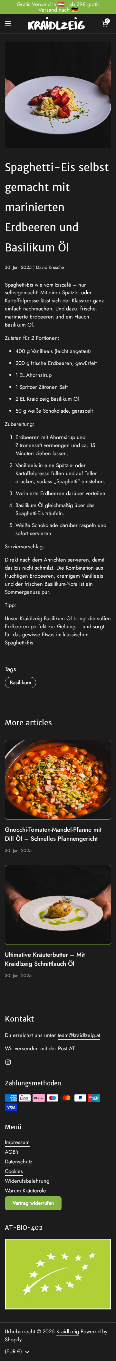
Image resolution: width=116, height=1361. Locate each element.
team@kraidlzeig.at (79, 1035)
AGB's (12, 1152)
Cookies (14, 1171)
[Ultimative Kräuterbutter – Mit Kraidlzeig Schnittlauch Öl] (58, 905)
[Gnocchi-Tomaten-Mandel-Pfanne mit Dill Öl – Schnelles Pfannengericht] (58, 780)
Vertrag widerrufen (33, 1203)
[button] (104, 23)
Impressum (17, 1142)
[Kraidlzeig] (56, 23)
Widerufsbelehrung (27, 1181)
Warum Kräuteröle (25, 1190)
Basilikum (20, 682)
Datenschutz (19, 1161)
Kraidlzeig (67, 1331)
